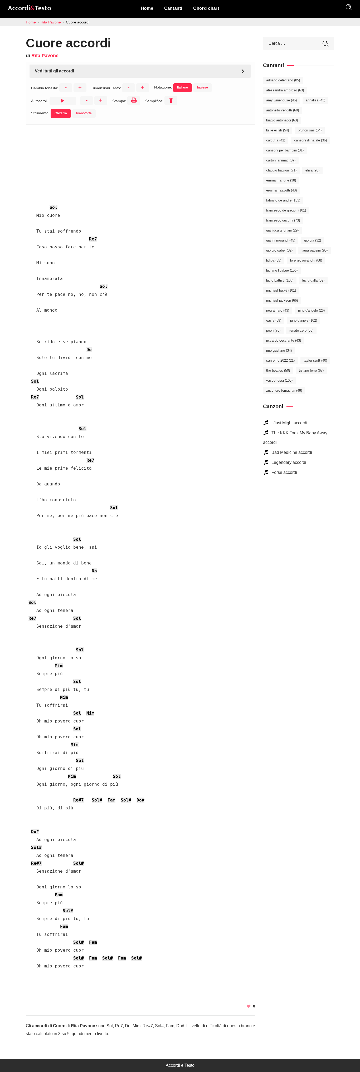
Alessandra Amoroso (285, 90)
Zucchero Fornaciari (284, 390)
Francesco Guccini (283, 220)
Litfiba (273, 260)
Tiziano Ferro (311, 370)
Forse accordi (284, 472)
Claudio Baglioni (281, 170)
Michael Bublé (281, 290)
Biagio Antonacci (282, 120)
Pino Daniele (303, 320)
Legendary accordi (288, 462)
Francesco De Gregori (286, 210)
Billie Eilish (277, 130)
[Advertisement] (140, 161)
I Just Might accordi (289, 423)
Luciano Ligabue (282, 270)
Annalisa (315, 100)
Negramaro (277, 310)
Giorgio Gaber (279, 250)
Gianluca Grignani (282, 230)
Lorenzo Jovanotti (306, 260)
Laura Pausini (314, 250)
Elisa (312, 170)
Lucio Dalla (313, 280)
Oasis (273, 320)
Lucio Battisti (279, 280)
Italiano (182, 87)
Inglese (202, 87)
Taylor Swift (315, 360)
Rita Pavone (45, 55)
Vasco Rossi (279, 380)
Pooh (273, 330)
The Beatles (278, 370)
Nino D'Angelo (311, 310)
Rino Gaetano (279, 350)
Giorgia (312, 240)
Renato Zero (301, 330)
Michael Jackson (282, 300)
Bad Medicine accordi (291, 452)
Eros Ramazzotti (281, 190)
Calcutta (275, 140)
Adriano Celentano (283, 80)
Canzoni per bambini (285, 150)
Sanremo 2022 (280, 360)
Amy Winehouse (281, 100)
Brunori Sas (310, 130)
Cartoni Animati (280, 160)
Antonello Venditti (282, 110)
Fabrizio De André (283, 200)
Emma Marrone (281, 180)
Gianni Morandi (280, 240)
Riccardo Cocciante (283, 340)
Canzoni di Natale (310, 140)
